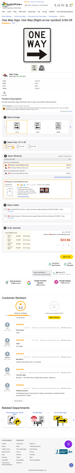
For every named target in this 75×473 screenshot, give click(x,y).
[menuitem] (3, 11)
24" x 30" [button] (33, 146)
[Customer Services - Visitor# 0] (59, 5)
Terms (18, 452)
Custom (9, 11)
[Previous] (5, 127)
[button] (62, 5)
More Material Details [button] (23, 196)
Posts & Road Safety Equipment (65, 11)
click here (69, 111)
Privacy (32, 452)
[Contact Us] (55, 5)
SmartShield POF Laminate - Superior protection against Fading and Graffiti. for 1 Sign (35, 209)
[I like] (56, 305)
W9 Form (19, 463)
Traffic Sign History (35, 446)
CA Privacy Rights (35, 460)
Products (32, 454)
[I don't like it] (53, 305)
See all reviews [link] (20, 317)
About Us (32, 443)
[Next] (69, 127)
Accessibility (20, 460)
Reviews (18, 454)
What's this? (10, 211)
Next (73, 420)
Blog (31, 457)
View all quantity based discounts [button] (62, 177)
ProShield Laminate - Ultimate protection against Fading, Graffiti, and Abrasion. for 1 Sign (36, 216)
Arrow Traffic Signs (60, 412)
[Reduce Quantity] (57, 245)
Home (3, 11)
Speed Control (31, 11)
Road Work (51, 11)
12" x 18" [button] (10, 146)
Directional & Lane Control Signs (14, 413)
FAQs (17, 446)
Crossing (44, 11)
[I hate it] (51, 305)
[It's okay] (54, 305)
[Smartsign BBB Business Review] (64, 451)
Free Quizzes (33, 449)
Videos (18, 457)
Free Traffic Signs (21, 449)
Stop (39, 11)
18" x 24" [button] (22, 146)
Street (15, 11)
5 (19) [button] (13, 23)
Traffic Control (22, 11)
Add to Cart (66, 257)
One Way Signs (37, 412)
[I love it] (57, 305)
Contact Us (19, 443)
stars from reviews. (36, 1)
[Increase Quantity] (68, 245)
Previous (1, 420)
